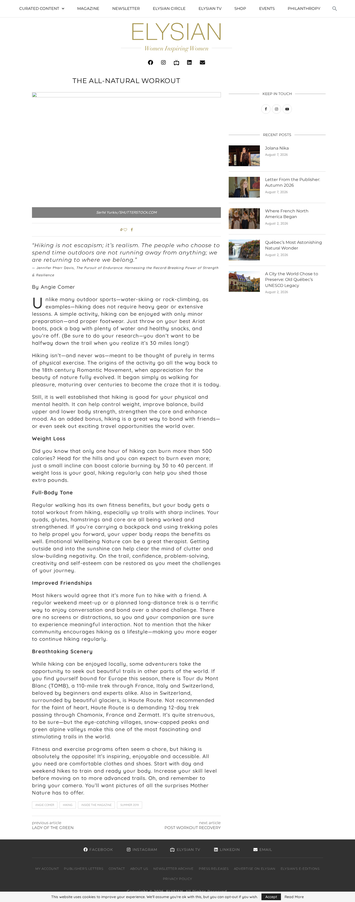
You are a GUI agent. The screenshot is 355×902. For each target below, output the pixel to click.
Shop (240, 8)
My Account (47, 869)
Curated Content (39, 8)
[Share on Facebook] (132, 229)
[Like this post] (125, 229)
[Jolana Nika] (244, 155)
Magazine (88, 8)
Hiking (68, 805)
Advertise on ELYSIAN (254, 869)
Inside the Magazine (96, 805)
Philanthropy (304, 8)
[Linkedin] (189, 62)
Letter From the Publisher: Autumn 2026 (292, 182)
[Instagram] (163, 62)
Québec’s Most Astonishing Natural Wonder (293, 245)
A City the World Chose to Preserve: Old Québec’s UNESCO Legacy (291, 279)
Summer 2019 (129, 805)
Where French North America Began (286, 213)
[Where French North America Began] (244, 218)
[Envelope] (202, 62)
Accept (271, 896)
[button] (335, 9)
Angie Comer (44, 805)
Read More (294, 897)
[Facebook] (150, 62)
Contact (117, 869)
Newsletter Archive (173, 869)
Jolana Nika (277, 148)
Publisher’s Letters (83, 869)
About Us (139, 869)
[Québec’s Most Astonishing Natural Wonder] (244, 250)
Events (267, 8)
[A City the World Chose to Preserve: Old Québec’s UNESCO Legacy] (244, 281)
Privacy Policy (177, 879)
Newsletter (126, 8)
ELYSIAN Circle (169, 8)
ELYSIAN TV (210, 8)
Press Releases (214, 869)
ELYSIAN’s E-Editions (300, 869)
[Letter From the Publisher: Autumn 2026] (244, 187)
